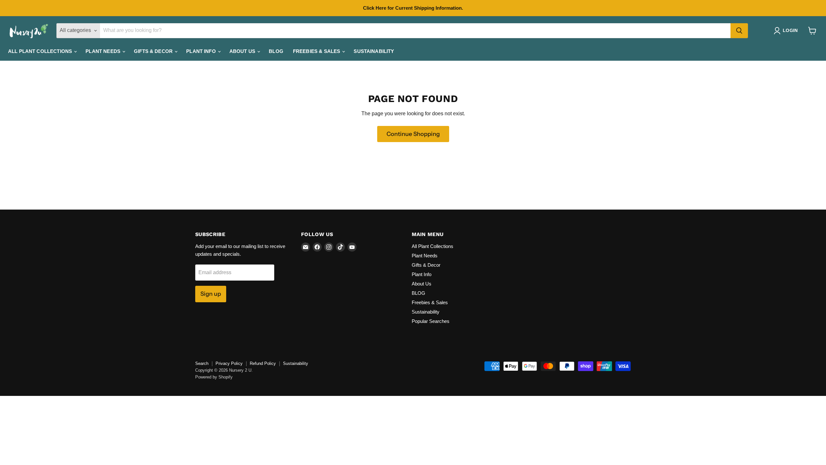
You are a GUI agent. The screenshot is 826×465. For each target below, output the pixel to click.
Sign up (210, 293)
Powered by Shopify (214, 377)
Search (201, 363)
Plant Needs (104, 51)
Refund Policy (263, 363)
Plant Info (201, 51)
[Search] (739, 30)
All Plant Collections (40, 51)
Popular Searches (430, 321)
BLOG (276, 51)
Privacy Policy (229, 363)
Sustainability (374, 51)
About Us (243, 51)
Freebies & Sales (317, 51)
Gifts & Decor (154, 51)
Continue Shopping (413, 134)
